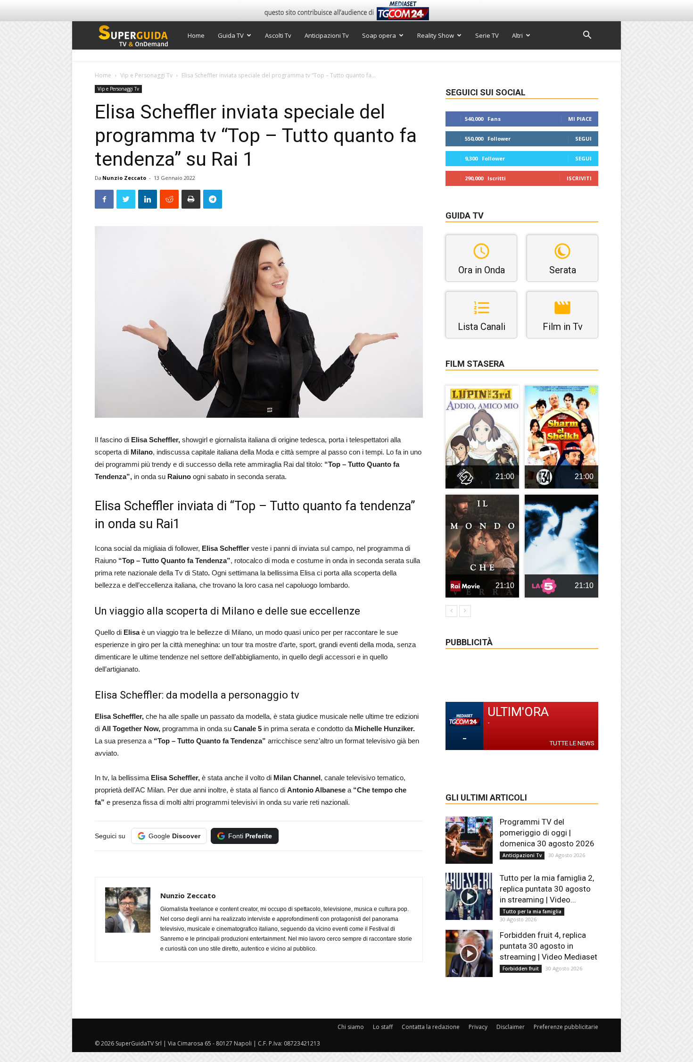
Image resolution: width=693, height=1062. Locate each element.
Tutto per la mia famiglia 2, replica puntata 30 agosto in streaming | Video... (547, 888)
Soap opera (379, 35)
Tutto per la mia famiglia (532, 911)
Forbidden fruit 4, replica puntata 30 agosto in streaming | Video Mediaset (548, 945)
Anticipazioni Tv (327, 35)
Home (196, 35)
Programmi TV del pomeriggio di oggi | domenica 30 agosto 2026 (547, 832)
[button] (587, 36)
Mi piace (580, 118)
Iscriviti (579, 178)
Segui (583, 138)
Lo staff (383, 1027)
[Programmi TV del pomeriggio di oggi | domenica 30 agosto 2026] (469, 840)
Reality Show (435, 35)
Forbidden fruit (521, 968)
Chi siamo (351, 1027)
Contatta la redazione (431, 1027)
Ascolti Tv (278, 35)
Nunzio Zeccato (124, 177)
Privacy (478, 1027)
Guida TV (231, 35)
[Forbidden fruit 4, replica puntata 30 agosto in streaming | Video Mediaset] (469, 953)
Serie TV (487, 35)
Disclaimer (510, 1027)
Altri (517, 35)
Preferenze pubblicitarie (566, 1027)
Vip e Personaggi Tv (146, 75)
